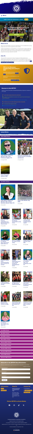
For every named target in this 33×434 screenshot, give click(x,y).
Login (26, 19)
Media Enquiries (27, 392)
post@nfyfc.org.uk (28, 390)
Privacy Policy (3, 390)
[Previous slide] (1, 31)
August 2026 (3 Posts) (5, 136)
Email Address (5, 367)
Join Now (16, 34)
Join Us (2, 388)
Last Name (4, 375)
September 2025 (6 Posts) (6, 357)
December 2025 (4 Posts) (6, 348)
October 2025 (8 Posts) (5, 354)
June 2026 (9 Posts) (5, 330)
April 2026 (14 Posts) (5, 336)
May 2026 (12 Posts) (5, 333)
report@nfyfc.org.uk (15, 80)
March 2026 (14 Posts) (5, 339)
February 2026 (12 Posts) (6, 342)
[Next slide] (31, 31)
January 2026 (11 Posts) (6, 345)
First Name (4, 371)
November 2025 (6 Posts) (6, 351)
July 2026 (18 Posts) (5, 181)
